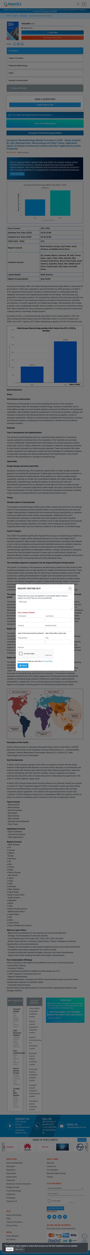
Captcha (21, 647)
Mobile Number (50, 625)
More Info (19, 1249)
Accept (9, 1249)
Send (24, 665)
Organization (23, 638)
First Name (22, 616)
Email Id (21, 625)
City (46, 638)
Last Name (49, 616)
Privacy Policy (47, 661)
